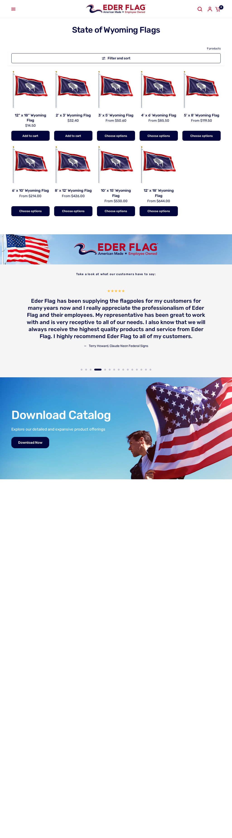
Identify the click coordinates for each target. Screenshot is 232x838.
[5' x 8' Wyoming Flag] (201, 89)
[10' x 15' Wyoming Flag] (116, 164)
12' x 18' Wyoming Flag (159, 193)
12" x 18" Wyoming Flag (30, 117)
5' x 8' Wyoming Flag (201, 115)
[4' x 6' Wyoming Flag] (159, 89)
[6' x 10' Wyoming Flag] (30, 164)
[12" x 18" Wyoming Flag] (30, 89)
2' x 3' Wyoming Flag (73, 115)
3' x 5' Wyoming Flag (115, 115)
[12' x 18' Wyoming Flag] (159, 164)
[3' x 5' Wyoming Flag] (116, 89)
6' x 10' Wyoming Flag (30, 190)
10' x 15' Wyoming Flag (116, 193)
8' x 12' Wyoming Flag (73, 190)
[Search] (199, 9)
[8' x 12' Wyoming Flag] (73, 164)
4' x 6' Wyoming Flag (158, 115)
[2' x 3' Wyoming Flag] (73, 89)
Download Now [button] (30, 443)
